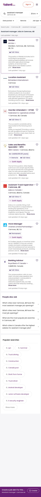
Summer (23, 348)
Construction (13, 361)
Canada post (13, 368)
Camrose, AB (15, 27)
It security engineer (16, 401)
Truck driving (13, 354)
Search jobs (5, 27)
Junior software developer (18, 394)
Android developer (15, 387)
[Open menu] (37, 4)
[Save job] (37, 40)
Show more (16, 67)
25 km (33, 14)
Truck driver (13, 381)
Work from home (15, 374)
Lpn (9, 348)
